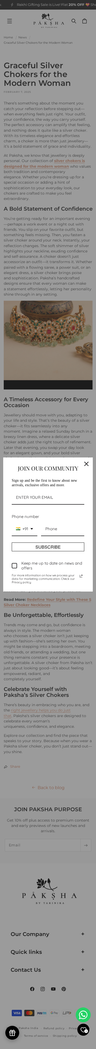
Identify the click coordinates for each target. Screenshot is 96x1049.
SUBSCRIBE (48, 547)
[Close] (86, 463)
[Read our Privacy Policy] (81, 576)
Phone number (25, 516)
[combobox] (24, 529)
